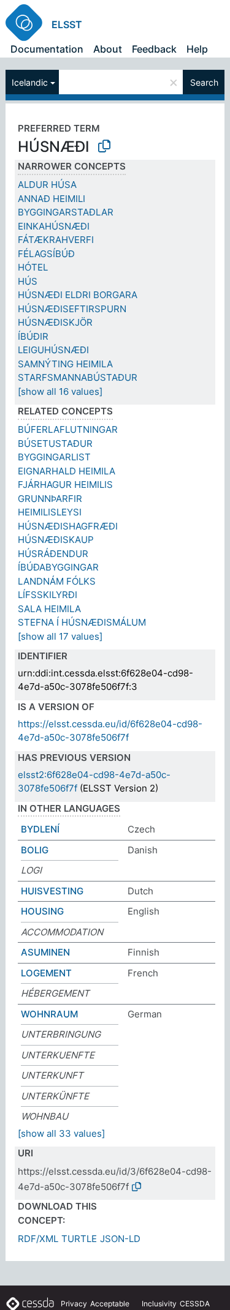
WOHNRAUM (49, 1014)
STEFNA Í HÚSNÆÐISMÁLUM (82, 622)
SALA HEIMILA (49, 609)
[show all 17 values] (60, 636)
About (107, 49)
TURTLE (79, 1238)
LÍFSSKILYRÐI (47, 595)
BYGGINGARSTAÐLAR (65, 212)
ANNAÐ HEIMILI (51, 198)
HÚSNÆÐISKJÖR (55, 322)
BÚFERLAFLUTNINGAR (68, 429)
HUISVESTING (52, 891)
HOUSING (42, 911)
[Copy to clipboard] (104, 146)
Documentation (46, 49)
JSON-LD (120, 1238)
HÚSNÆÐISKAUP (56, 539)
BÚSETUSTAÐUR (55, 443)
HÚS (27, 281)
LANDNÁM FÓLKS (57, 581)
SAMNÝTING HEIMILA (65, 364)
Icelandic (30, 82)
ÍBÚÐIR (33, 336)
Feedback (154, 49)
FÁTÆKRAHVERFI (56, 239)
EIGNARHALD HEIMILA (66, 471)
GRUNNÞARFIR (50, 498)
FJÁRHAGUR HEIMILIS (65, 484)
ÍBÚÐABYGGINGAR (58, 567)
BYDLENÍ (40, 829)
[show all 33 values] (61, 1133)
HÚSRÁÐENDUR (53, 554)
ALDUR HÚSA (47, 184)
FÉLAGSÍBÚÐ (46, 254)
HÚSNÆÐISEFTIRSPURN (72, 309)
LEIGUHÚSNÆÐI (53, 350)
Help (197, 49)
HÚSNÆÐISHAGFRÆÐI (68, 526)
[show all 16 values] (60, 391)
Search (204, 82)
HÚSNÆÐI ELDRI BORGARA (77, 295)
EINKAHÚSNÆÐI (54, 226)
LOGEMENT (46, 973)
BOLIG (34, 850)
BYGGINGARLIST (54, 457)
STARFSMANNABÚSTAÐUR (77, 377)
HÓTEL (33, 267)
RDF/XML (38, 1238)
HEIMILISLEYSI (50, 512)
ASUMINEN (45, 952)
